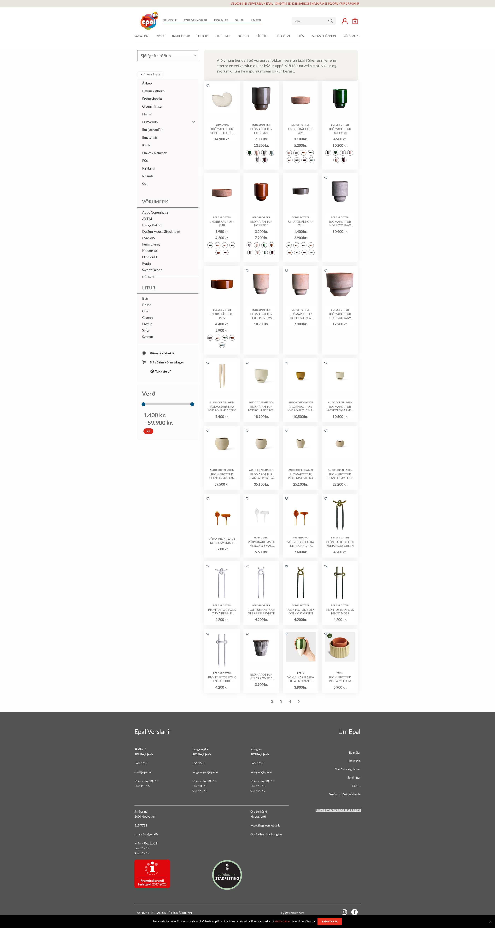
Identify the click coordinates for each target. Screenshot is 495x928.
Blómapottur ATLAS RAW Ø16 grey (261, 676)
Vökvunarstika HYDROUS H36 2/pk (222, 408)
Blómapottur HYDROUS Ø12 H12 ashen (340, 408)
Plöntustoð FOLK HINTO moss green (340, 611)
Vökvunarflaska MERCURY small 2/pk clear (261, 544)
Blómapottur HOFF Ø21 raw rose (301, 316)
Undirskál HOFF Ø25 (222, 316)
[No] (490, 923)
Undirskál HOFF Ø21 (300, 131)
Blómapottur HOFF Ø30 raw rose (340, 316)
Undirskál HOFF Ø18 (222, 223)
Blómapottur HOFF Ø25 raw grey (340, 223)
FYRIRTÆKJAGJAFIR (195, 20)
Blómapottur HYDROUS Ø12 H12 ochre (300, 408)
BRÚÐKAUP (170, 20)
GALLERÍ (239, 20)
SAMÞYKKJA (330, 921)
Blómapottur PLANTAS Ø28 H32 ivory (222, 476)
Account (345, 21)
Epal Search (314, 21)
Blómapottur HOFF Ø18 (340, 131)
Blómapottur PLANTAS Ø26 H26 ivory (261, 476)
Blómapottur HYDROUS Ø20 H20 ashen (261, 408)
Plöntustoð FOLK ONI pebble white (261, 611)
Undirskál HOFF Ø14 (300, 223)
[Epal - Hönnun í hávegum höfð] (148, 20)
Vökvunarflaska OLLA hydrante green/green (300, 679)
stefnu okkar (282, 921)
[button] (208, 85)
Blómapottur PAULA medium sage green (340, 679)
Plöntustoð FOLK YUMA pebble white (222, 611)
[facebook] (352, 913)
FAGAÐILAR (221, 20)
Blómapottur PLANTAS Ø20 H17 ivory (340, 476)
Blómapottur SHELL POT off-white (222, 131)
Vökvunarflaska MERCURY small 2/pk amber (222, 541)
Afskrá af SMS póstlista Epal (338, 810)
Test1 (332, 20)
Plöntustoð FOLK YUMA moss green (340, 544)
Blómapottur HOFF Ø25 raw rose (261, 316)
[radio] (249, 153)
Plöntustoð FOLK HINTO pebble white (222, 679)
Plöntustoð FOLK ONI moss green (300, 611)
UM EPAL (256, 20)
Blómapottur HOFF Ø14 (261, 223)
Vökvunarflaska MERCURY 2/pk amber (300, 544)
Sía (148, 431)
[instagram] (342, 912)
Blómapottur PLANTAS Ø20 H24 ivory (300, 476)
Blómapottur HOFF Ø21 (261, 131)
